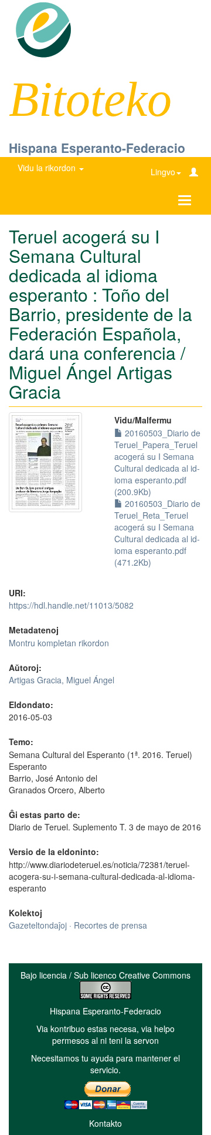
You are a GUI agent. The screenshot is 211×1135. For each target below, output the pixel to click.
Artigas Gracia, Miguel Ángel (61, 680)
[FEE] (43, 29)
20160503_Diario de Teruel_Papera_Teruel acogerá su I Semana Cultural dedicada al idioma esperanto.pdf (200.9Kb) (157, 462)
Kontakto (105, 1123)
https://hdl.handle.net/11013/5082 (71, 605)
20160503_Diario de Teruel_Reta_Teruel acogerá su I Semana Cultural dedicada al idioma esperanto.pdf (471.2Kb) (157, 533)
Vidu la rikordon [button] (48, 167)
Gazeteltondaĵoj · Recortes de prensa (78, 925)
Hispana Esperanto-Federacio (97, 147)
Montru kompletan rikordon (59, 643)
